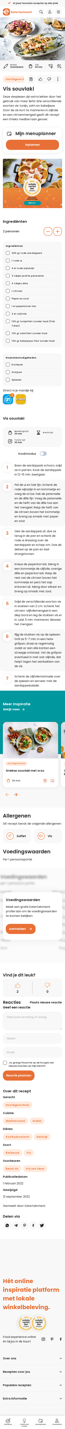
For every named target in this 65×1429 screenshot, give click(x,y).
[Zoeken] (41, 12)
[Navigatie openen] (58, 12)
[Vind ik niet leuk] (49, 79)
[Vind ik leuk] (40, 79)
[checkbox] (43, 453)
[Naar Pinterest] (52, 1339)
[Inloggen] (49, 12)
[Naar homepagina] (17, 12)
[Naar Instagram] (43, 1339)
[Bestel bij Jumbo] (21, 399)
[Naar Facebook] (60, 1339)
